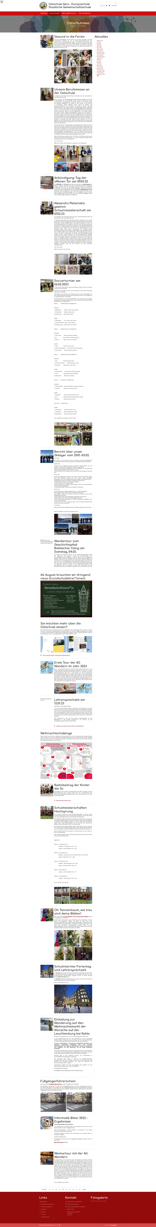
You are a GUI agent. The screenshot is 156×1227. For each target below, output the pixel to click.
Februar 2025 (100, 67)
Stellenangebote (45, 1217)
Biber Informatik (58, 1142)
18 (66, 1189)
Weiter (84, 1189)
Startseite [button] (43, 13)
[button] (106, 6)
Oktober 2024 (100, 72)
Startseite (73, 26)
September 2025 (101, 56)
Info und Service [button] (84, 13)
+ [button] (55, 1225)
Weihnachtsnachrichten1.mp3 (63, 800)
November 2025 (100, 53)
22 (79, 1189)
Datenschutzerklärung (46, 1206)
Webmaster (44, 1201)
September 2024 (101, 74)
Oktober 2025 (100, 55)
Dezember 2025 (100, 52)
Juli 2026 (99, 42)
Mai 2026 (99, 45)
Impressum (44, 1209)
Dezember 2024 (100, 70)
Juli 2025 (99, 59)
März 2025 (99, 65)
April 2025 (99, 64)
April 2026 (99, 46)
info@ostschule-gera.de (73, 1204)
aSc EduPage (114, 1225)
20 (73, 1189)
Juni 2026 (99, 43)
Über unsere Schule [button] (68, 13)
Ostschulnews (81, 26)
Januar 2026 (99, 50)
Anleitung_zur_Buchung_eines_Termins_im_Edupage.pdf (69, 726)
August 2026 (100, 40)
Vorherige (44, 1189)
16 (59, 1189)
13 (49, 1189)
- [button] (104, 5)
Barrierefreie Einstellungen (46, 1225)
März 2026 (99, 47)
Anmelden (114, 5)
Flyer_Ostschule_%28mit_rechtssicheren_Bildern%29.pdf (56, 655)
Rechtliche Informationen (47, 1204)
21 (76, 1189)
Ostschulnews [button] (54, 13)
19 (69, 1189)
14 (52, 1189)
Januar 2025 (99, 68)
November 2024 (100, 71)
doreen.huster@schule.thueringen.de (76, 1206)
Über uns (43, 1214)
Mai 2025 (99, 62)
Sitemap (43, 1212)
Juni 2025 (99, 61)
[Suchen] (116, 3)
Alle (98, 75)
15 (56, 1189)
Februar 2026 (100, 49)
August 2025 (100, 58)
